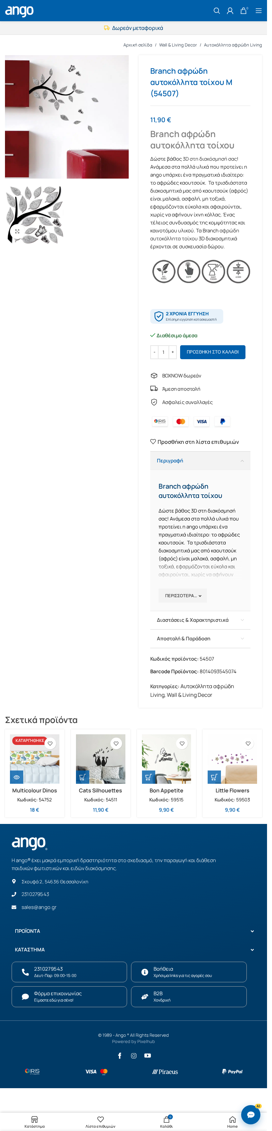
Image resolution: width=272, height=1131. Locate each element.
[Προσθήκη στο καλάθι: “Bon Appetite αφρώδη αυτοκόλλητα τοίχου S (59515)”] (148, 777)
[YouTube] (148, 1056)
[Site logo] (20, 10)
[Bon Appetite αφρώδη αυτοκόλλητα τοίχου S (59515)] (166, 759)
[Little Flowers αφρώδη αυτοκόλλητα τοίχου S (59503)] (232, 759)
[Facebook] (120, 1056)
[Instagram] (134, 1056)
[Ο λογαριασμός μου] (230, 10)
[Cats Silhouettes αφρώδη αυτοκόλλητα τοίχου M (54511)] (100, 759)
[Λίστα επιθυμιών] (50, 743)
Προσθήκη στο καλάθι (213, 352)
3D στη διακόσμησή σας (210, 158)
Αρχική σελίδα (137, 45)
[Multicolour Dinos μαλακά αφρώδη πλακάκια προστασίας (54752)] (34, 759)
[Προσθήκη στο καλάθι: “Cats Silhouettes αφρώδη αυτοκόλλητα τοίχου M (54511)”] (82, 777)
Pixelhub (146, 1041)
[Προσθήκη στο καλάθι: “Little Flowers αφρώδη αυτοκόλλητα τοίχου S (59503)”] (214, 777)
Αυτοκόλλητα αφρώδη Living (233, 45)
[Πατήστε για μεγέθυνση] (17, 231)
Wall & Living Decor (178, 45)
